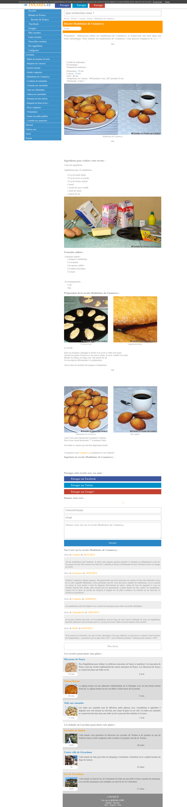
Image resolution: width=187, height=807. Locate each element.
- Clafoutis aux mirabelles (37, 85)
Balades (109, 803)
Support (113, 805)
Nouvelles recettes (37, 41)
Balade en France (37, 15)
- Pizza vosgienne (33, 107)
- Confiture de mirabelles (36, 81)
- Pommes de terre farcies (37, 98)
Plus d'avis (112, 646)
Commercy (84, 453)
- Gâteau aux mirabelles (36, 94)
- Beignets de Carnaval (35, 63)
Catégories (33, 50)
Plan (119, 805)
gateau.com (117, 800)
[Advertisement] (112, 51)
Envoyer (112, 543)
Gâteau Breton (72, 681)
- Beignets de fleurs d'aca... (37, 103)
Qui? (106, 805)
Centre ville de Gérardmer (78, 752)
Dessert (29, 125)
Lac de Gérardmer (74, 774)
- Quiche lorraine (33, 68)
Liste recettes (34, 37)
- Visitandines (32, 112)
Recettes (116, 803)
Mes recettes (34, 32)
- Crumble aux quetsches (36, 120)
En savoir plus (157, 2)
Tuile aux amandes (74, 703)
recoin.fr (114, 796)
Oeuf (28, 133)
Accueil (32, 10)
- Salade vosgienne (34, 72)
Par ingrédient (35, 45)
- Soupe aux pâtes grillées (37, 116)
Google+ (32, 28)
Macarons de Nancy (74, 659)
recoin (40, 3)
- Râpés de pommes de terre (38, 59)
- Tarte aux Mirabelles (35, 90)
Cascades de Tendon (74, 730)
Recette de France (39, 19)
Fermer (167, 2)
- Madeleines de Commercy (38, 77)
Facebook (33, 24)
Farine (29, 138)
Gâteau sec (31, 129)
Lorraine (30, 54)
